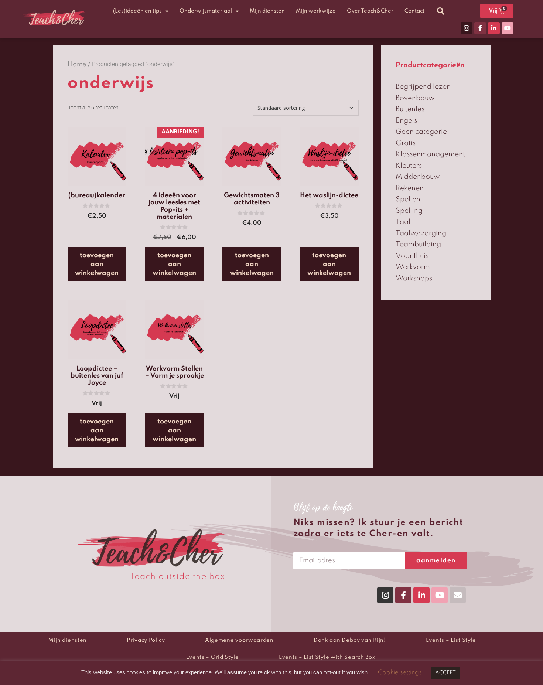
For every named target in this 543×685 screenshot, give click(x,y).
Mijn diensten (267, 11)
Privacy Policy (146, 640)
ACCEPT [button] (445, 672)
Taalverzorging (421, 233)
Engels (406, 120)
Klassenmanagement (430, 154)
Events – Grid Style (212, 657)
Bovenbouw (415, 98)
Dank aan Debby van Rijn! (350, 640)
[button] (440, 11)
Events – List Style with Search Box (327, 657)
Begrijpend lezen (423, 86)
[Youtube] (507, 28)
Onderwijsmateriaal (206, 11)
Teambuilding (418, 244)
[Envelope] (458, 595)
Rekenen (410, 188)
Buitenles (410, 109)
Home (77, 64)
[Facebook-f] (480, 28)
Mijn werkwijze (316, 11)
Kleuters (409, 165)
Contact (414, 11)
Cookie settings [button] (399, 672)
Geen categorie (421, 131)
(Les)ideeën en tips (137, 11)
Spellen (408, 199)
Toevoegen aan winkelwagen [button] (97, 264)
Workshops (414, 278)
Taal (403, 221)
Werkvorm (413, 266)
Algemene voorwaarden (239, 640)
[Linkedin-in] (494, 28)
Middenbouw (418, 176)
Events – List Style (451, 640)
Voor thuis (412, 255)
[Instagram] (466, 28)
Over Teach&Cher (370, 11)
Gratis (406, 143)
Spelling (409, 210)
